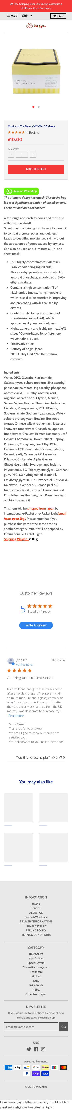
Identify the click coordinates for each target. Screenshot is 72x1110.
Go (63, 1027)
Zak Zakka (41, 1087)
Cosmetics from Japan (36, 967)
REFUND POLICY (36, 930)
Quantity (13, 149)
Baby (36, 981)
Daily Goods (36, 985)
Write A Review (36, 625)
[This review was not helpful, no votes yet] (60, 757)
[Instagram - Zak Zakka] (43, 1049)
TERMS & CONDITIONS (36, 935)
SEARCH (36, 908)
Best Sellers (36, 954)
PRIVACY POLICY (36, 926)
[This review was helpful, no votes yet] (53, 757)
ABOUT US (36, 912)
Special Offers (36, 963)
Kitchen (36, 976)
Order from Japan (36, 994)
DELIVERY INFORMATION (36, 921)
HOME (36, 903)
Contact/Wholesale (36, 917)
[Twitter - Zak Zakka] (28, 1049)
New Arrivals (36, 958)
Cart (60, 15)
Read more (16, 716)
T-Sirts (36, 989)
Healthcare (36, 972)
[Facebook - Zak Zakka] (36, 1049)
